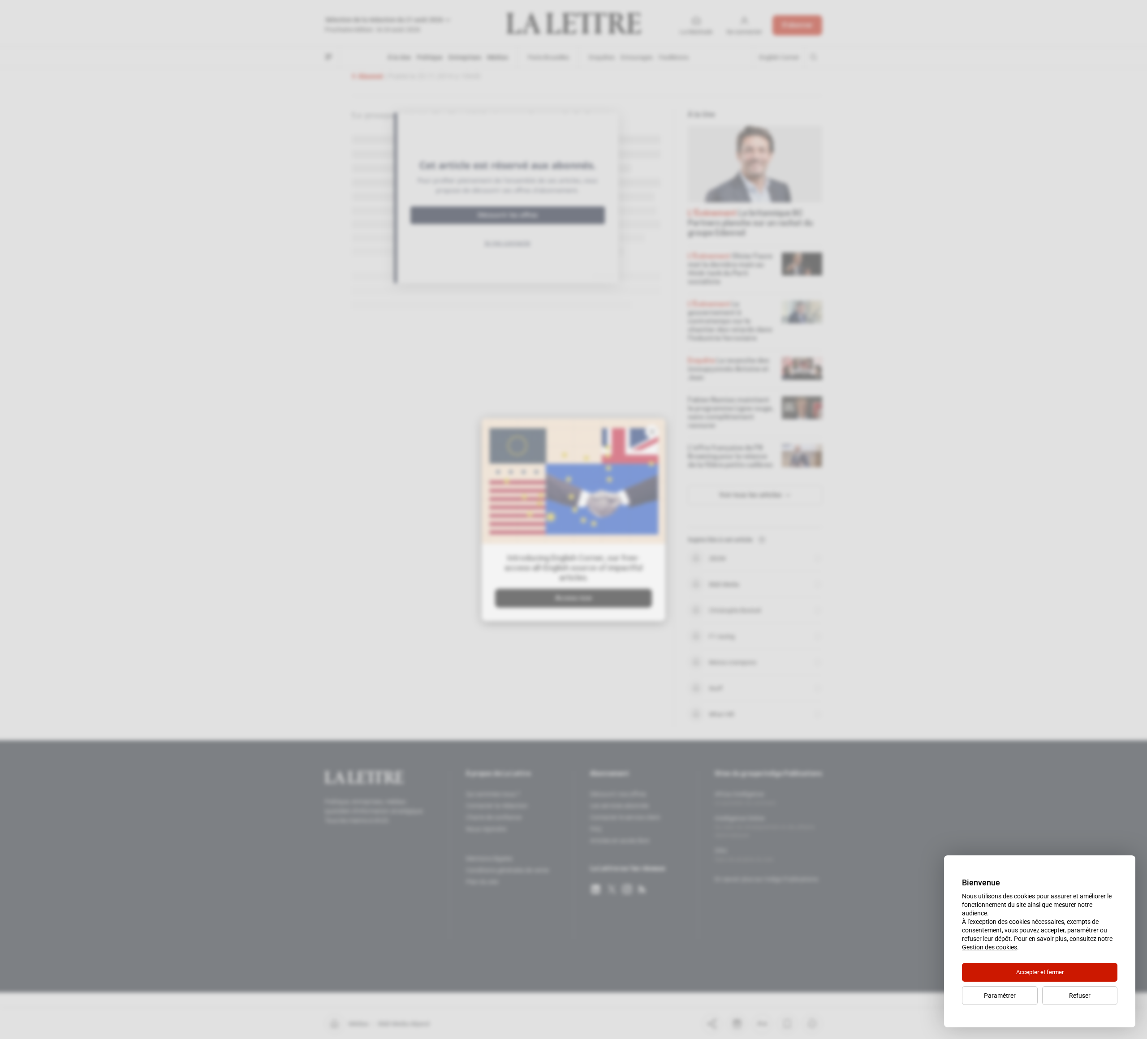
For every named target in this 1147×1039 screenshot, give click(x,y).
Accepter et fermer (1040, 972)
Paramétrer (1000, 995)
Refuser (1080, 995)
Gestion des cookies (989, 947)
